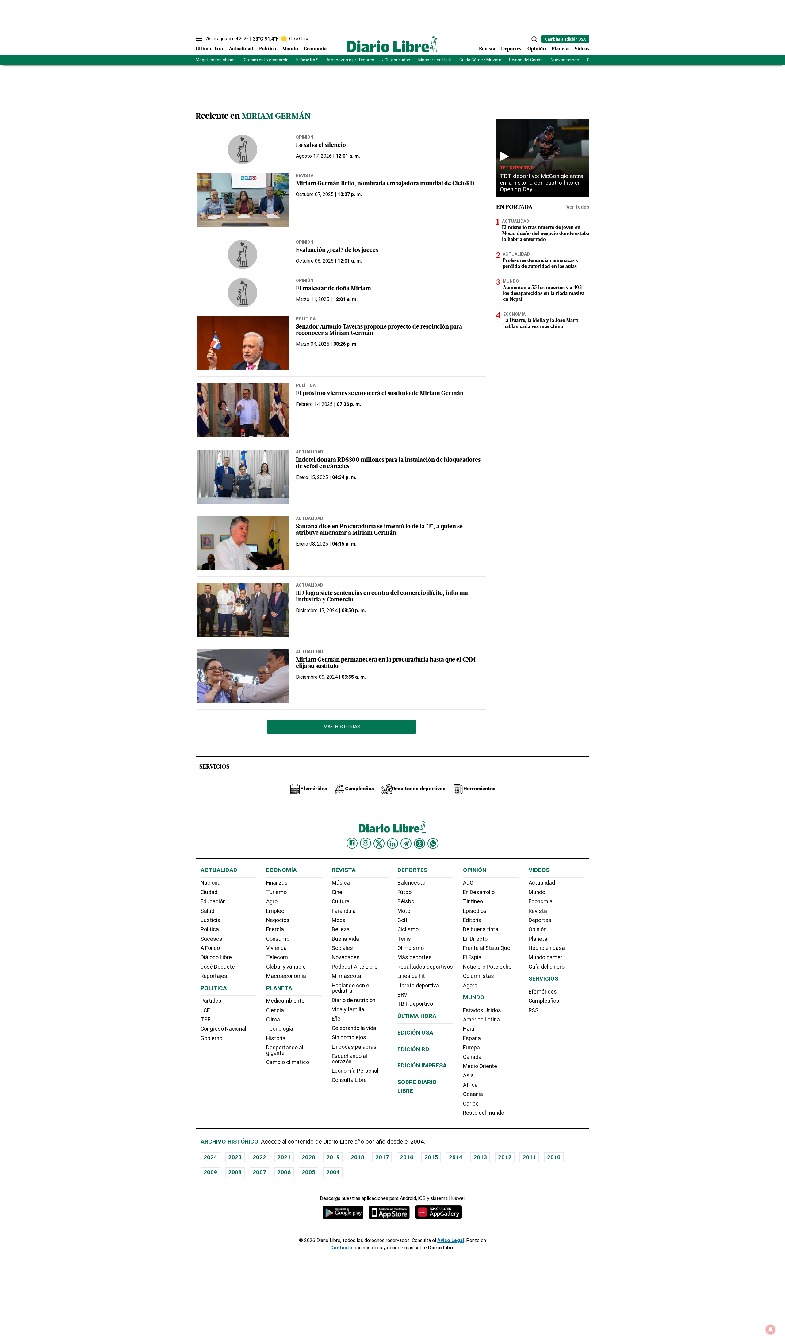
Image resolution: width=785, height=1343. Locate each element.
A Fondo (210, 948)
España (472, 1038)
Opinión (536, 49)
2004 (333, 1172)
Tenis (404, 939)
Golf (402, 920)
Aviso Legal (450, 1240)
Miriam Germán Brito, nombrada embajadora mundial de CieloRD (385, 184)
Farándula (344, 911)
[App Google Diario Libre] (343, 1212)
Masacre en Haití (434, 59)
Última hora (416, 1016)
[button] (534, 39)
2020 (308, 1157)
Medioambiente (285, 1001)
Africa (470, 1085)
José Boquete (218, 967)
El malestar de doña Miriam (333, 289)
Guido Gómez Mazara (480, 59)
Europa (471, 1047)
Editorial (473, 920)
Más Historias (341, 727)
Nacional (211, 883)
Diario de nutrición (353, 1000)
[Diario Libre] (392, 44)
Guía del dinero (547, 967)
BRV (402, 995)
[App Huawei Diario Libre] (438, 1212)
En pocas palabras (354, 1047)
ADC (468, 883)
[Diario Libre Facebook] (352, 843)
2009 (210, 1172)
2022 (259, 1157)
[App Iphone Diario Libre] (389, 1212)
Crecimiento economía (266, 59)
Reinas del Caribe (526, 59)
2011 (529, 1157)
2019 (333, 1157)
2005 (308, 1172)
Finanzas (277, 883)
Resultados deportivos (425, 967)
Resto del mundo (483, 1113)
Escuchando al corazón (349, 1059)
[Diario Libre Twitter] (379, 843)
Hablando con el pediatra (351, 988)
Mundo (290, 49)
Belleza (341, 929)
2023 (235, 1157)
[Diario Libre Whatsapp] (432, 843)
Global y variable (286, 967)
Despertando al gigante (284, 1050)
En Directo (475, 939)
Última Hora (209, 49)
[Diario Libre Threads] (419, 843)
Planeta (560, 49)
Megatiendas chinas (216, 59)
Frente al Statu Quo (486, 948)
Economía (315, 49)
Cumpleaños (544, 1001)
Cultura (341, 901)
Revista (487, 49)
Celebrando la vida (354, 1028)
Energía (275, 929)
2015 (431, 1157)
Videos (581, 49)
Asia (468, 1075)
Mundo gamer (545, 957)
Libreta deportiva (418, 985)
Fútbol (405, 892)
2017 (382, 1157)
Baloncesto (411, 883)
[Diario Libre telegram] (406, 843)
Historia (275, 1038)
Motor (404, 911)
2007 (259, 1172)
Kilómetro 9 (307, 59)
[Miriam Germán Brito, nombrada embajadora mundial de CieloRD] (243, 200)
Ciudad (209, 892)
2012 (504, 1157)
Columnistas (478, 976)
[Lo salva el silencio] (243, 149)
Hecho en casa (547, 948)
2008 (235, 1172)
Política (267, 49)
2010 (554, 1157)
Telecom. (277, 957)
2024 (210, 1157)
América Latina (481, 1020)
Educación (213, 901)
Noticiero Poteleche (487, 967)
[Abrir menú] (199, 39)
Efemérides (543, 992)
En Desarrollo (479, 892)
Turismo (276, 892)
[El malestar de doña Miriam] (243, 292)
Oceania (473, 1094)
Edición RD (413, 1049)
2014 (455, 1157)
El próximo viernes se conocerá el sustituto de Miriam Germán (380, 394)
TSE (205, 1020)
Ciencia (275, 1010)
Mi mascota (346, 976)
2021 (284, 1157)
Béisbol (406, 901)
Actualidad (241, 49)
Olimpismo (410, 948)
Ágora (470, 985)
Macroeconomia (286, 976)
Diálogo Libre (216, 957)
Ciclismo (408, 929)
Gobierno (211, 1038)
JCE (205, 1010)
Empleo (275, 911)
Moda (339, 920)
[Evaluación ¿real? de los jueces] (243, 254)
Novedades (346, 957)
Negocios (277, 920)
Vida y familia (348, 1009)
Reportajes (214, 976)
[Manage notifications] (770, 1329)
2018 (357, 1157)
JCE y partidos (396, 59)
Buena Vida (345, 939)
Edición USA (415, 1032)
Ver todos (577, 207)
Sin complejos (349, 1037)
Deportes (511, 49)
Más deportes (414, 957)
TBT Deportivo (517, 167)
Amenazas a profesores (350, 59)
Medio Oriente (480, 1066)
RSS (533, 1010)
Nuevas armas (565, 59)
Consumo (277, 939)
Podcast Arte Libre (354, 967)
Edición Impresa (422, 1065)
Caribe (471, 1104)
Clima (273, 1020)
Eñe (336, 1019)
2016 (406, 1157)
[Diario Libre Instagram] (365, 843)
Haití (468, 1029)
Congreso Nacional (223, 1029)
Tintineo (473, 901)
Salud (207, 911)
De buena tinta (480, 929)
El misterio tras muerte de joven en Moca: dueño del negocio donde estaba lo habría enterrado (545, 233)
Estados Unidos (482, 1010)
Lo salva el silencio (321, 146)
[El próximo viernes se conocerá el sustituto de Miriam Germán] (243, 410)
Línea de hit (411, 976)
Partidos (211, 1001)
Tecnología (279, 1029)
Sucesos (211, 939)
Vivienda (276, 948)
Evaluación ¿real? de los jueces (337, 250)
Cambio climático (287, 1062)
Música (341, 883)
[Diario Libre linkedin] (392, 843)
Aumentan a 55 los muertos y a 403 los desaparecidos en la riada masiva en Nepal (543, 293)
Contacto (341, 1248)
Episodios (475, 911)
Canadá (472, 1057)
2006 (284, 1172)
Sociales (342, 948)
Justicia (210, 920)
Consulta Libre (349, 1080)
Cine (337, 892)
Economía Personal (355, 1071)
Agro (272, 901)
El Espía (472, 957)
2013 (480, 1157)
